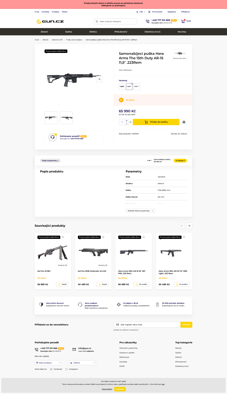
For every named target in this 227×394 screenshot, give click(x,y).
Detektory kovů (182, 366)
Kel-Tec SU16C (44, 271)
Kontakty (45, 12)
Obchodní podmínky (128, 348)
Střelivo (178, 357)
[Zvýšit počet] (126, 120)
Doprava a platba (126, 353)
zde (163, 384)
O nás (37, 12)
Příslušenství (180, 362)
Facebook (58, 369)
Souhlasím (120, 389)
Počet (122, 122)
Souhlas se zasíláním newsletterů (125, 330)
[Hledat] (97, 21)
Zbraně (45, 40)
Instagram (73, 369)
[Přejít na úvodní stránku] (50, 21)
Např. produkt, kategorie (110, 21)
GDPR (122, 366)
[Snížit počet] (126, 123)
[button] (99, 79)
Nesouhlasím (107, 389)
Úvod (37, 40)
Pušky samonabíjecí (74, 40)
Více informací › (126, 70)
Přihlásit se (185, 12)
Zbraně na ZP (57, 40)
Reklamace (124, 357)
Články (64, 12)
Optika (178, 353)
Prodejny (55, 12)
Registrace (172, 12)
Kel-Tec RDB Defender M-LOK (92, 271)
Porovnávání (157, 12)
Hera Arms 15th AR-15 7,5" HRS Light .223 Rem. (173, 272)
